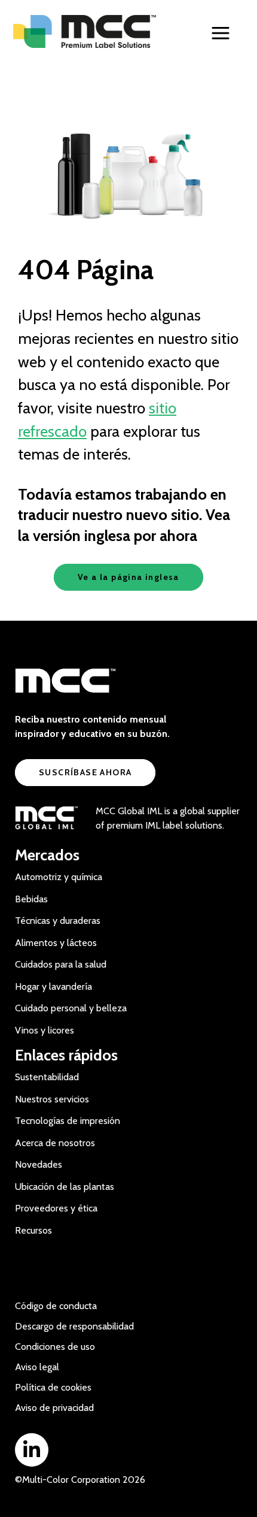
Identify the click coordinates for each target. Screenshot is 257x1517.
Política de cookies (53, 1387)
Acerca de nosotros (55, 1143)
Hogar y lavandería (53, 986)
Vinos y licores (44, 1030)
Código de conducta (56, 1305)
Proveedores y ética (56, 1208)
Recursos (33, 1230)
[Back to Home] (89, 31)
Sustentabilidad (47, 1077)
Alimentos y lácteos (56, 942)
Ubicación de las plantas (64, 1186)
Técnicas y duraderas (57, 920)
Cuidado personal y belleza (71, 1008)
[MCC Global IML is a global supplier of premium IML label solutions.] (46, 818)
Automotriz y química (58, 877)
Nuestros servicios (52, 1099)
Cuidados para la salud (60, 964)
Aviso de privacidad (54, 1407)
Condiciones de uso (55, 1346)
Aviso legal (37, 1367)
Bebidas (31, 899)
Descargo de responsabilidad (74, 1326)
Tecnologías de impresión (67, 1120)
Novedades (38, 1164)
